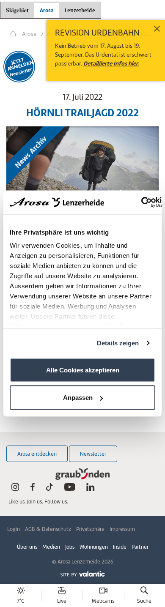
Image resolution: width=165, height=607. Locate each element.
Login (13, 529)
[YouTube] (69, 488)
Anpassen (78, 397)
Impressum (122, 529)
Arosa (47, 10)
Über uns (27, 546)
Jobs (69, 546)
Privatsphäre (90, 529)
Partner (140, 546)
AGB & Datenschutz (48, 529)
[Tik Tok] (49, 488)
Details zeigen (118, 343)
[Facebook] (32, 488)
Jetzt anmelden (19, 63)
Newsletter (93, 453)
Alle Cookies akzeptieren (82, 369)
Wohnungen (94, 546)
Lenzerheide (80, 9)
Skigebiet (17, 11)
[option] (82, 167)
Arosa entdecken (37, 453)
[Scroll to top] (150, 569)
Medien (51, 546)
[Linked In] (90, 488)
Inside (119, 546)
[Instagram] (15, 488)
